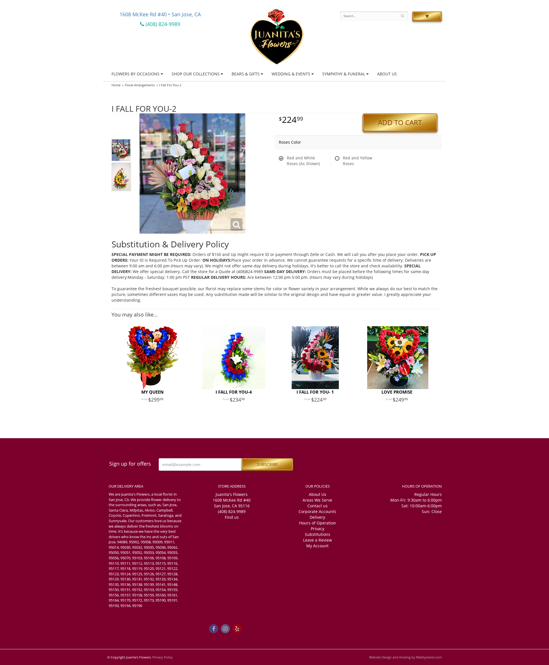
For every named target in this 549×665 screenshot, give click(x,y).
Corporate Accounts (317, 511)
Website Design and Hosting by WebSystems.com (405, 657)
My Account (317, 545)
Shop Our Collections (196, 74)
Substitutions (317, 534)
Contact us (317, 505)
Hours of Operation (317, 523)
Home (116, 85)
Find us (232, 517)
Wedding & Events (291, 74)
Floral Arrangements (140, 85)
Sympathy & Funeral (343, 74)
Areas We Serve (317, 500)
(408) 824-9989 (162, 24)
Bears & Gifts (246, 74)
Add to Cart (400, 122)
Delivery (317, 517)
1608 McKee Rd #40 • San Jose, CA (160, 14)
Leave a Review (317, 540)
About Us (387, 74)
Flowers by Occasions (136, 74)
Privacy (317, 528)
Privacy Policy (162, 657)
